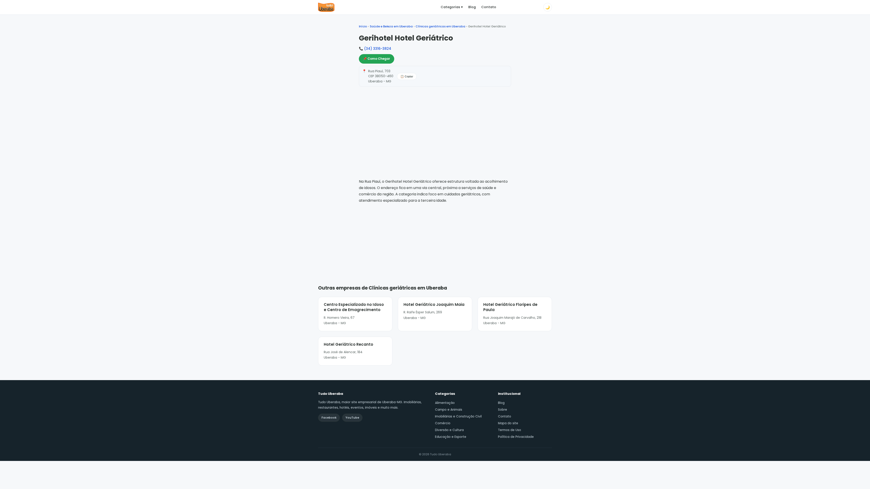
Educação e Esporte (450, 437)
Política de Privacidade (516, 437)
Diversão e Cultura (449, 430)
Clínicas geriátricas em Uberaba (440, 26)
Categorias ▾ (452, 7)
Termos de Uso (509, 430)
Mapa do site (508, 423)
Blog (472, 7)
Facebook (328, 417)
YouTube (352, 417)
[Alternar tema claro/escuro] (547, 7)
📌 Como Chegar (376, 59)
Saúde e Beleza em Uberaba (391, 26)
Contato (488, 7)
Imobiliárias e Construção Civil (458, 416)
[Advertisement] (435, 237)
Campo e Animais (448, 410)
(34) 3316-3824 (377, 48)
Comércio (442, 423)
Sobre (502, 410)
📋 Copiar (406, 76)
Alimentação (445, 403)
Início (363, 26)
